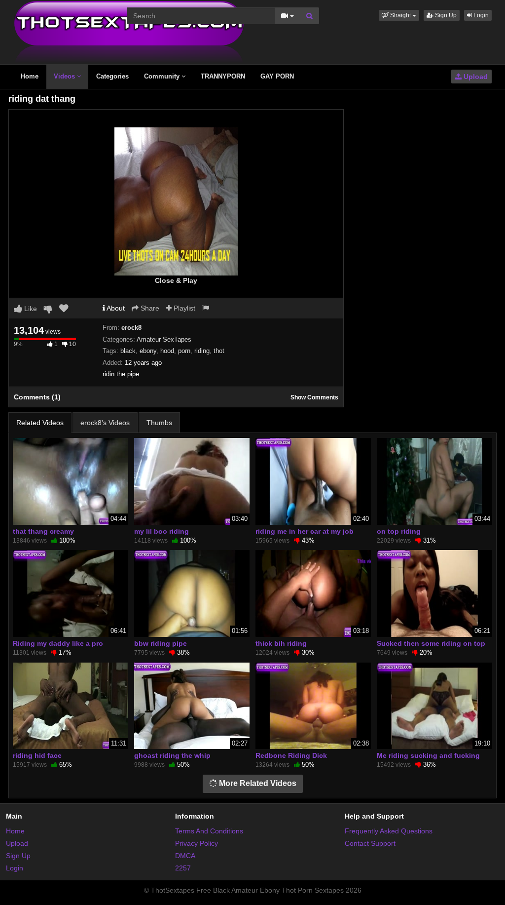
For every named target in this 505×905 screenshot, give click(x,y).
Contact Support (370, 843)
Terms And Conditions (209, 831)
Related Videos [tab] (40, 423)
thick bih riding (281, 643)
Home (29, 76)
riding (202, 350)
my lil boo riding (161, 531)
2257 (183, 868)
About (115, 308)
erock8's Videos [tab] (105, 423)
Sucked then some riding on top (431, 643)
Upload (475, 76)
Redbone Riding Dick (291, 755)
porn (184, 350)
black (128, 350)
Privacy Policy (196, 843)
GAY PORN (277, 76)
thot (219, 350)
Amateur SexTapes (164, 339)
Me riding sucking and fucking (428, 755)
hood (167, 350)
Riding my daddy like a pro (58, 643)
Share (149, 308)
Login (480, 15)
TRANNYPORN (223, 76)
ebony (148, 350)
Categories (112, 76)
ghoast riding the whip (172, 755)
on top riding (399, 531)
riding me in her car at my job (304, 531)
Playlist (183, 308)
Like (29, 309)
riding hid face (37, 755)
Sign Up (445, 15)
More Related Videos (256, 783)
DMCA (185, 856)
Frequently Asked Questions (389, 831)
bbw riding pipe (160, 643)
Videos (65, 76)
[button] (399, 15)
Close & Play (176, 280)
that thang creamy (43, 531)
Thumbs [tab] (159, 423)
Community (162, 76)
